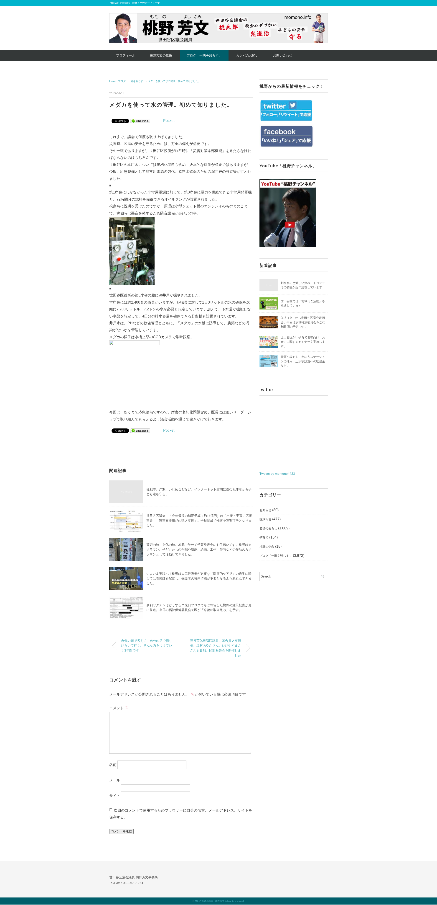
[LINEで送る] (140, 121)
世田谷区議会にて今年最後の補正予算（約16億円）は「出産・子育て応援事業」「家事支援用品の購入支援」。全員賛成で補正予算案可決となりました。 (199, 520)
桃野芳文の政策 (161, 55)
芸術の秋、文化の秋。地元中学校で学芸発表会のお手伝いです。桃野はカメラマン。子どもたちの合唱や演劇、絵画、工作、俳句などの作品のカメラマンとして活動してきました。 (199, 549)
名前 (113, 765)
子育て (263, 537)
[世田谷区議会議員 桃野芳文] (218, 16)
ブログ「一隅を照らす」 (204, 55)
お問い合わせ (282, 55)
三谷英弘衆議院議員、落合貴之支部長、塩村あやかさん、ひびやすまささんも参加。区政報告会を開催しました (215, 648)
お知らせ (265, 510)
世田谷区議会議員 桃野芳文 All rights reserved (219, 901)
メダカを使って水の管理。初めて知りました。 (174, 81)
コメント (118, 708)
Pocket (168, 121)
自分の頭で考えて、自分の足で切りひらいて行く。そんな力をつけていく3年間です (146, 645)
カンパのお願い (247, 55)
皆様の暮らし (268, 528)
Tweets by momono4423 (277, 473)
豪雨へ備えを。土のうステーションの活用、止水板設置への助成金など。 (303, 361)
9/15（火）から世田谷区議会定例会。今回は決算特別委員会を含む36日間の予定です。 (303, 322)
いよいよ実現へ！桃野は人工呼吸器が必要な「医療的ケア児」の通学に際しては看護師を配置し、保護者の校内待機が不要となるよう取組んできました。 (199, 578)
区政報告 (265, 519)
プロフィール (125, 55)
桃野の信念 (266, 546)
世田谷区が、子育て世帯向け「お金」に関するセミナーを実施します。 (303, 342)
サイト (114, 796)
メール (114, 780)
